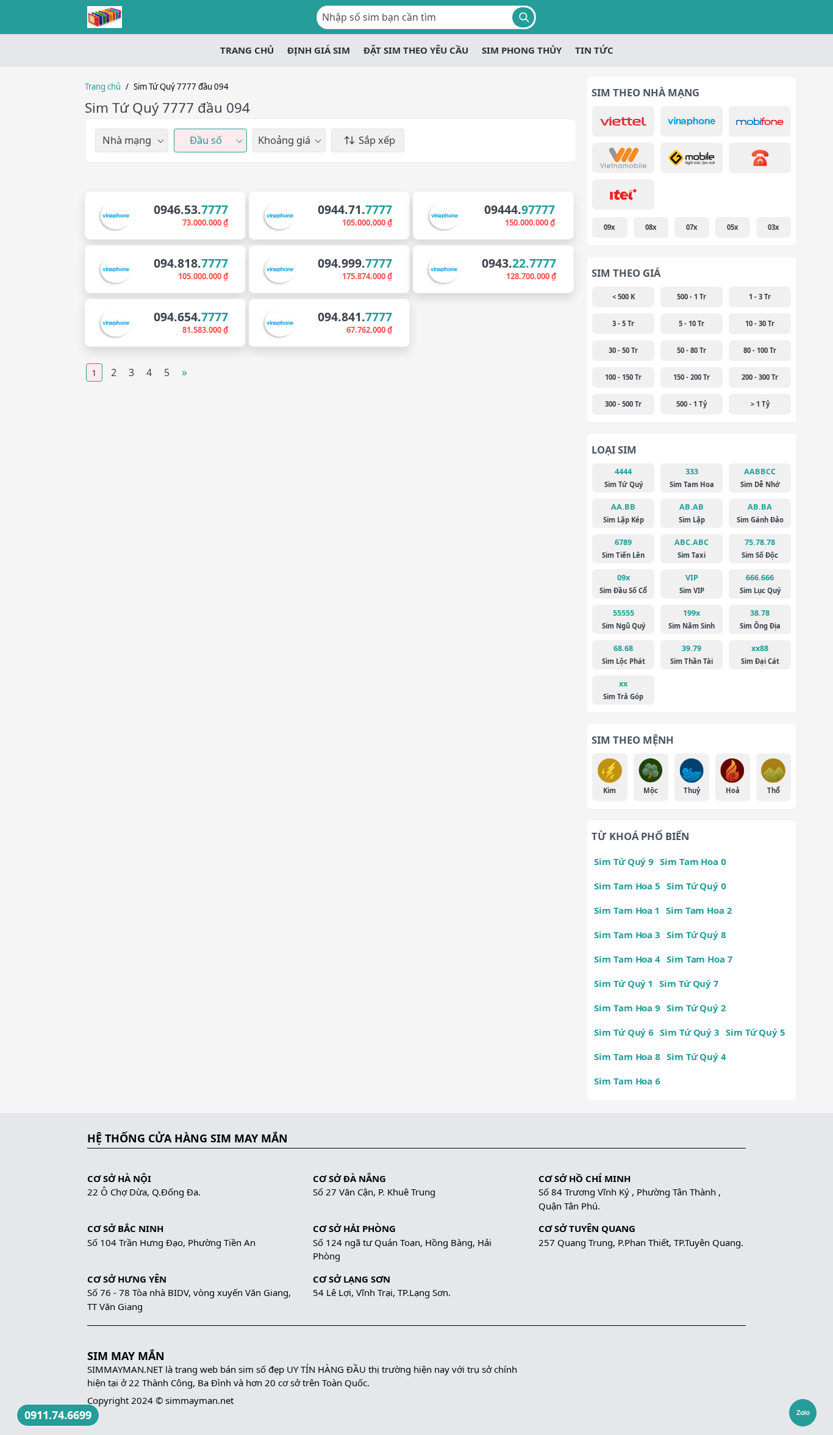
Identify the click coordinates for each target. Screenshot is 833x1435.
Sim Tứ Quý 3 (690, 1032)
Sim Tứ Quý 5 (755, 1032)
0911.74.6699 (57, 1415)
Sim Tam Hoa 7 (699, 959)
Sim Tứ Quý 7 (688, 983)
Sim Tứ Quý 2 (696, 1008)
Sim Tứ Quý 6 (624, 1032)
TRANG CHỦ (247, 50)
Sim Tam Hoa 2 (699, 910)
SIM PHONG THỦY (522, 50)
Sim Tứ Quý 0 (696, 886)
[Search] (523, 17)
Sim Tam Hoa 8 (627, 1056)
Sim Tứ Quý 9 (624, 861)
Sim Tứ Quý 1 (623, 983)
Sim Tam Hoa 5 (627, 886)
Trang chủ (103, 86)
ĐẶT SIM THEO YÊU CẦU (415, 50)
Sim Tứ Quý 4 (696, 1056)
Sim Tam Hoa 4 (627, 959)
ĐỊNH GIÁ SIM (318, 50)
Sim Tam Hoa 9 (627, 1008)
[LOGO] (104, 17)
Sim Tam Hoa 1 (627, 910)
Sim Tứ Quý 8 (696, 934)
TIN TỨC (594, 50)
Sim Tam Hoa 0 (693, 861)
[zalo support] (803, 1412)
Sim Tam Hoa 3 (627, 934)
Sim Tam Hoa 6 (627, 1081)
